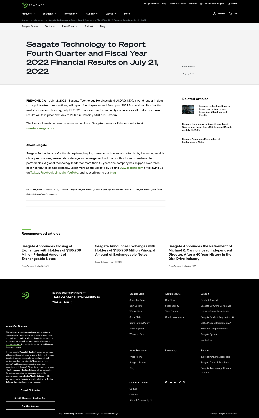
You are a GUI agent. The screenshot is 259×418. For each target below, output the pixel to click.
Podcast (89, 26)
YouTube (72, 172)
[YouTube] (175, 391)
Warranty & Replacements (214, 329)
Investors (170, 351)
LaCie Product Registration (215, 323)
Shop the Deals (138, 300)
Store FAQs (136, 317)
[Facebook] (166, 391)
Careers (134, 395)
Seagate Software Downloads (216, 306)
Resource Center (178, 3)
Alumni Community (140, 400)
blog (113, 172)
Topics (48, 26)
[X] (180, 391)
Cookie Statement (13, 347)
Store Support (137, 329)
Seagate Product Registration (216, 317)
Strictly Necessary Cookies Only (30, 398)
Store (127, 14)
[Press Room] (76, 26)
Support (90, 14)
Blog (164, 3)
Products (27, 14)
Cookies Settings (92, 413)
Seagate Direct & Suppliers (215, 362)
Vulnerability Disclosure (73, 413)
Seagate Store (137, 294)
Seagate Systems (210, 334)
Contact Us (207, 340)
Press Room (68, 26)
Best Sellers (136, 306)
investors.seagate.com (40, 128)
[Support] (97, 14)
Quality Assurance (175, 317)
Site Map (213, 413)
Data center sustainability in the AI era (76, 299)
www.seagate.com (131, 167)
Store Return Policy (140, 323)
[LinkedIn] (171, 391)
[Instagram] (184, 391)
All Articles (38, 20)
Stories (25, 20)
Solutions (48, 14)
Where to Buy (137, 334)
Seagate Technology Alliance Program (216, 370)
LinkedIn (60, 172)
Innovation (69, 14)
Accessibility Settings (109, 413)
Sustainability (172, 306)
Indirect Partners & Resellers (216, 357)
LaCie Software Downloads (215, 312)
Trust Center (172, 312)
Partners (193, 3)
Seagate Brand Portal (227, 413)
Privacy (59, 413)
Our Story (170, 300)
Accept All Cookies (30, 390)
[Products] (34, 14)
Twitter (34, 172)
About (109, 14)
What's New (136, 312)
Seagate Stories (151, 3)
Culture (134, 389)
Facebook (47, 172)
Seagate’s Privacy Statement (31, 367)
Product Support (209, 300)
